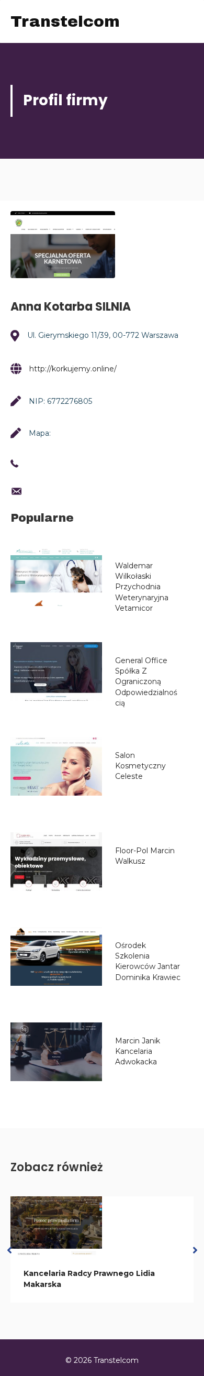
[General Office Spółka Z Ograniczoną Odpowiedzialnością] (56, 671)
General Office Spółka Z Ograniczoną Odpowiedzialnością (146, 682)
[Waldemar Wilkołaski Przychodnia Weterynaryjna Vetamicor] (56, 576)
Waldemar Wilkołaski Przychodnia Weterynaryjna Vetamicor (141, 587)
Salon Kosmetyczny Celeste (140, 766)
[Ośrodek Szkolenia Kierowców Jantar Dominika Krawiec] (56, 956)
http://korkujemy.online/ (73, 368)
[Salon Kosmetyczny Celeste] (56, 766)
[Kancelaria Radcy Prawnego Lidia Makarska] (56, 1225)
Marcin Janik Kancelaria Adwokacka (137, 1051)
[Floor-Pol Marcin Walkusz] (56, 861)
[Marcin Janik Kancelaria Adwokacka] (56, 1051)
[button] (9, 1249)
